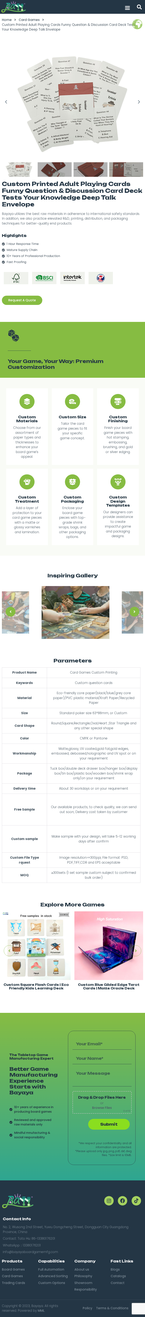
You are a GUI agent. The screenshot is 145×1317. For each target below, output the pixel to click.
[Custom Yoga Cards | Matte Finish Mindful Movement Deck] (108, 945)
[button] (139, 7)
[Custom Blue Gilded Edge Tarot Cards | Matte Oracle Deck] (36, 945)
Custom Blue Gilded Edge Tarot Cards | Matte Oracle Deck (36, 986)
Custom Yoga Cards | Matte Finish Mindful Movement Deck (109, 986)
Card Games (29, 20)
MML (41, 1310)
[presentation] (10, 612)
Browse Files (102, 1107)
